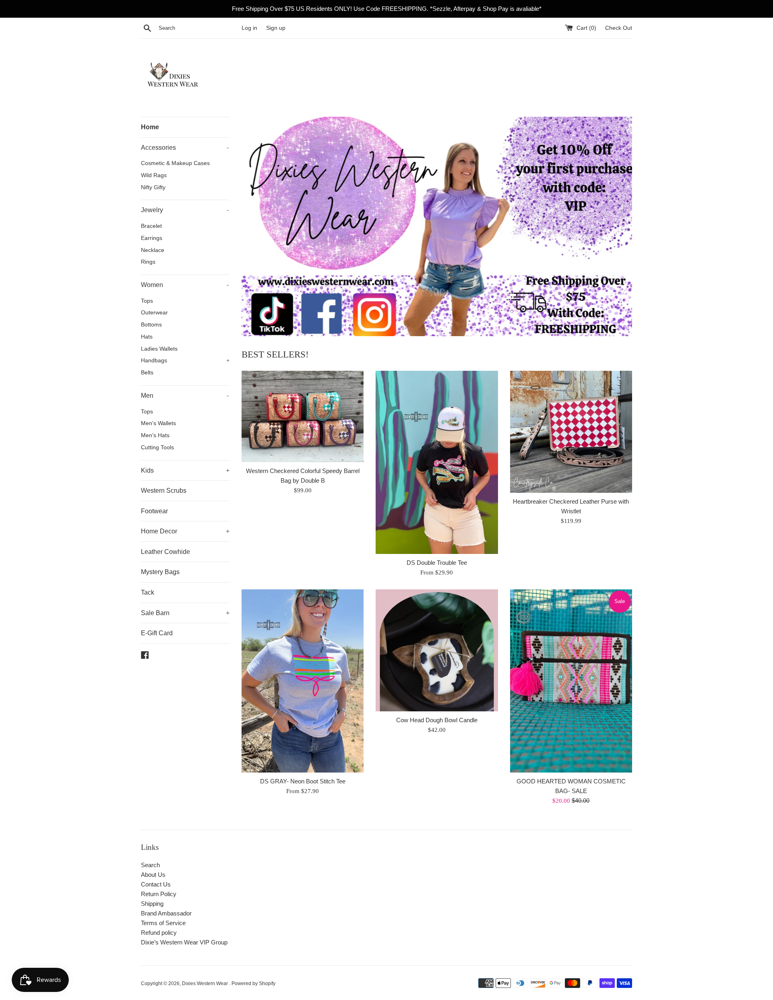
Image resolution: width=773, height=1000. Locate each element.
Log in (249, 28)
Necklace (152, 250)
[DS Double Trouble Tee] (437, 462)
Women (185, 284)
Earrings (151, 238)
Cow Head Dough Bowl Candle (436, 720)
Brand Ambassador (166, 913)
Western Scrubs (163, 490)
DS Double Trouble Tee (437, 562)
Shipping (152, 903)
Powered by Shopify (253, 983)
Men (185, 395)
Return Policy (158, 893)
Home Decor (185, 531)
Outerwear (154, 313)
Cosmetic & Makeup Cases (175, 163)
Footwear (154, 511)
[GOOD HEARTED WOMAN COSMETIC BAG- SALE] (571, 681)
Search (150, 865)
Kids (185, 470)
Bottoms (151, 325)
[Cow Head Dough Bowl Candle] (437, 650)
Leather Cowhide (165, 551)
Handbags (185, 360)
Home (150, 127)
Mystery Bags (160, 571)
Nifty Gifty (153, 187)
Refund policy (159, 932)
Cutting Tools (157, 447)
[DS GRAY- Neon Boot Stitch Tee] (303, 681)
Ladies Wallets (159, 349)
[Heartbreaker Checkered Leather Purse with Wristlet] (571, 432)
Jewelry (185, 210)
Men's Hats (155, 435)
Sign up (275, 28)
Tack (147, 592)
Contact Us (156, 884)
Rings (148, 262)
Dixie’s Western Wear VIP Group (184, 942)
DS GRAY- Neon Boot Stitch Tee (302, 781)
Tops (147, 301)
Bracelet (151, 226)
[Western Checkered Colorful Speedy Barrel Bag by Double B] (303, 416)
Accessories (185, 147)
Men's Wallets (158, 423)
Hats (147, 337)
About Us (153, 874)
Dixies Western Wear (205, 983)
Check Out (618, 28)
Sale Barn (185, 613)
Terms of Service (163, 922)
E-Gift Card (157, 633)
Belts (147, 373)
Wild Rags (154, 175)
